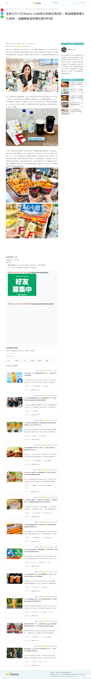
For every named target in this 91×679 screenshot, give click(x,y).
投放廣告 (52, 672)
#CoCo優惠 (43, 612)
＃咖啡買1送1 (39, 360)
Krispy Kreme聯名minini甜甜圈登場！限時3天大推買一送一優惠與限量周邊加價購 (40, 473)
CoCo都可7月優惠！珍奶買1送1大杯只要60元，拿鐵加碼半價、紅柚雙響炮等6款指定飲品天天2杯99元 (40, 501)
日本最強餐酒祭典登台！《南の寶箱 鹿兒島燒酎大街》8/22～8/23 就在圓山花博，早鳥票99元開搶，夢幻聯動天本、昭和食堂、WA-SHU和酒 (76, 110)
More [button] (26, 488)
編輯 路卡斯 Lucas (35, 390)
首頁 (7, 9)
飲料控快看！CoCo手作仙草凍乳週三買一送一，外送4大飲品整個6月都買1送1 (40, 650)
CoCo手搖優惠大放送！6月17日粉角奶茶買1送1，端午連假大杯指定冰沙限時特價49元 (40, 600)
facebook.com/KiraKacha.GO (42, 304)
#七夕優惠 (35, 411)
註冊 (84, 2)
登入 (81, 2)
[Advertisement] (45, 32)
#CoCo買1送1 (44, 587)
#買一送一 (27, 386)
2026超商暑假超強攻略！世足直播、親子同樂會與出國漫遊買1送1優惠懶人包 (40, 526)
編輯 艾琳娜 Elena (35, 414)
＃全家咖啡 (32, 360)
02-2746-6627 (81, 674)
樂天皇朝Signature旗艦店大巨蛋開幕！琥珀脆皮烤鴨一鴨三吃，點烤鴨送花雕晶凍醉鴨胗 (76, 97)
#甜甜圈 (34, 485)
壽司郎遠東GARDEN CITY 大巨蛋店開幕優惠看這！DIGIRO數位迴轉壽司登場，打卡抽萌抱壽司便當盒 (76, 104)
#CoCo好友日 (45, 386)
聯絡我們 (64, 672)
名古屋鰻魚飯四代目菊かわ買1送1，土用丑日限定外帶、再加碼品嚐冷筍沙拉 (40, 449)
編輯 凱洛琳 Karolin (36, 464)
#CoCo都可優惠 (36, 386)
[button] (6, 3)
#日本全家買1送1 (41, 562)
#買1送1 (34, 435)
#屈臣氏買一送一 (36, 636)
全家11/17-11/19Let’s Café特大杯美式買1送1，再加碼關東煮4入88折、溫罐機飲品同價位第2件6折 (37, 9)
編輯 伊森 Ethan (35, 615)
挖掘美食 (11, 9)
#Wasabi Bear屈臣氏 (46, 636)
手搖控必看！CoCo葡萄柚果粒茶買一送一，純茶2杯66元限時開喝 (40, 374)
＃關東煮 (46, 360)
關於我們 (69, 672)
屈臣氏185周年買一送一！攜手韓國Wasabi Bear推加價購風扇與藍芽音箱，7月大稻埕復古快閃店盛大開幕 (40, 625)
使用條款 (58, 672)
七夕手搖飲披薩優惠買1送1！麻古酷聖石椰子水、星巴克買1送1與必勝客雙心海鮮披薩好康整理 (40, 399)
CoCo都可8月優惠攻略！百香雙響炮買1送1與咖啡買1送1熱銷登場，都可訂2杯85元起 (40, 424)
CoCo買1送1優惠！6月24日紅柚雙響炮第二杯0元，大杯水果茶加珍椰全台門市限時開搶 (40, 575)
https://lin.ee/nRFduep (39, 273)
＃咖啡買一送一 (17, 360)
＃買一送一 (9, 360)
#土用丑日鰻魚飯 (47, 460)
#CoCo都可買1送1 (36, 513)
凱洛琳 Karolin (72, 49)
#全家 (34, 562)
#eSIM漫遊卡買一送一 (48, 537)
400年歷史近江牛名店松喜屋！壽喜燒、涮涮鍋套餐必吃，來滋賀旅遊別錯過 (76, 83)
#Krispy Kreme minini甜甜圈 (45, 485)
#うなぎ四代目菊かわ (37, 460)
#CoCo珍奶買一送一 (47, 513)
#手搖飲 (34, 661)
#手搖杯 (40, 661)
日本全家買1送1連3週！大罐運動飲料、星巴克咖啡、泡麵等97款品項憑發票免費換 (40, 551)
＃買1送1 (25, 360)
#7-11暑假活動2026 (37, 537)
